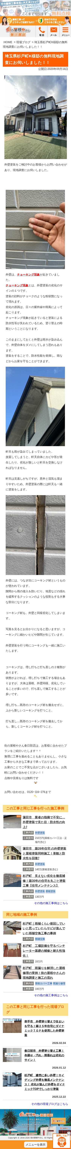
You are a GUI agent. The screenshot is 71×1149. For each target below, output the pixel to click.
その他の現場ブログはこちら (49, 1103)
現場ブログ (23, 42)
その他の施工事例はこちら (51, 903)
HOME (8, 42)
